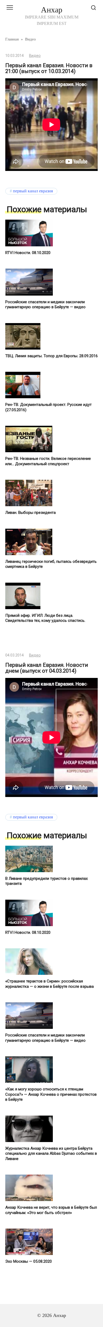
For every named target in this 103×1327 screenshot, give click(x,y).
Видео (35, 55)
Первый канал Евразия (33, 191)
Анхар (51, 9)
